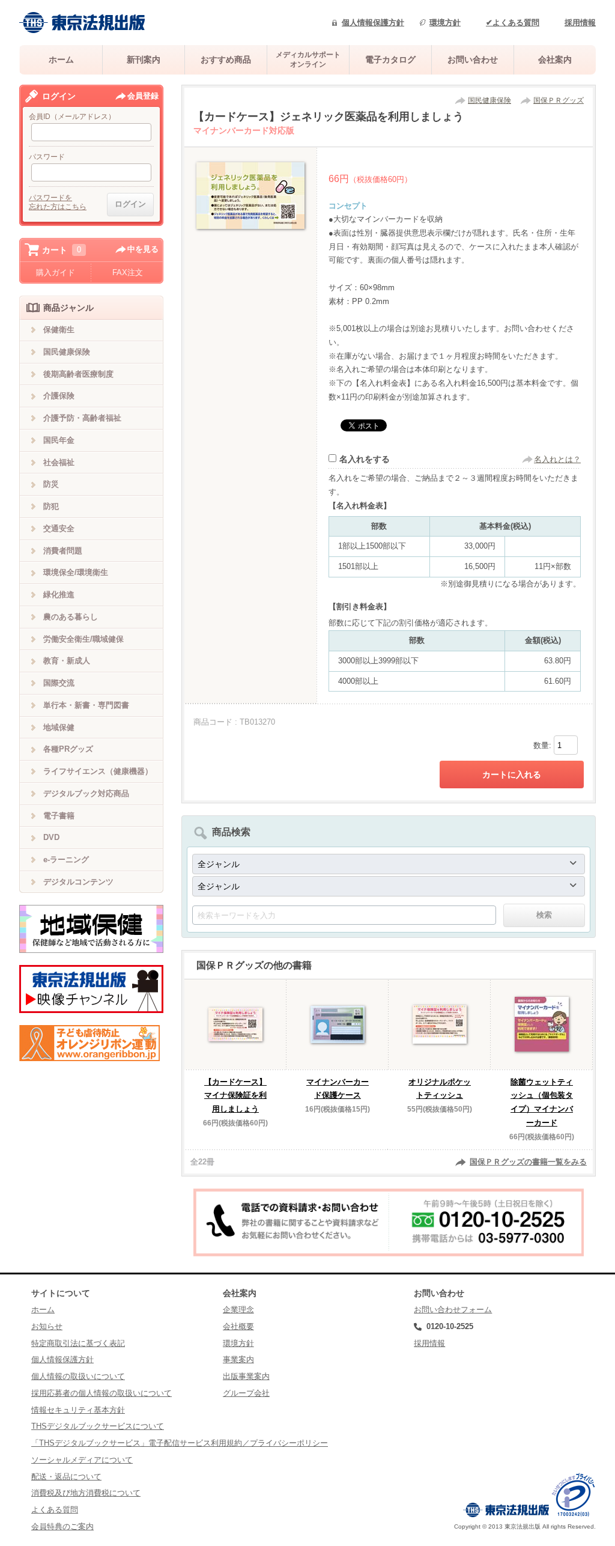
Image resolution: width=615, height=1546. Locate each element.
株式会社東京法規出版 (82, 22)
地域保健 (58, 727)
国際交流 (58, 682)
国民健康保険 (489, 100)
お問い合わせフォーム (453, 1309)
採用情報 (580, 22)
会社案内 (555, 59)
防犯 (51, 506)
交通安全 (58, 528)
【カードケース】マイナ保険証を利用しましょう (235, 1095)
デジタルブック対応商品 (86, 793)
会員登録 (143, 95)
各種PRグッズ (68, 748)
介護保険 (58, 395)
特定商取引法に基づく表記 (78, 1343)
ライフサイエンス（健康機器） (98, 771)
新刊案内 (143, 59)
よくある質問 (54, 1509)
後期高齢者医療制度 (78, 374)
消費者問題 (62, 550)
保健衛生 (58, 329)
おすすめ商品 (226, 59)
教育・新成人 (66, 660)
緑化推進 (58, 594)
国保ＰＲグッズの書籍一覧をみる (528, 1161)
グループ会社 (246, 1393)
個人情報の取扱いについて (78, 1376)
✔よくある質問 (512, 22)
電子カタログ (390, 59)
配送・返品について (66, 1476)
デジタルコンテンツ (78, 881)
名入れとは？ (557, 459)
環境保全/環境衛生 (75, 572)
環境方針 (445, 22)
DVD (51, 837)
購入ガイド (55, 272)
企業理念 (238, 1309)
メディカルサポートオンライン (308, 59)
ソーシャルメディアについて (82, 1459)
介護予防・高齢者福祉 (82, 417)
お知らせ (46, 1326)
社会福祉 (58, 462)
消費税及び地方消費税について (86, 1492)
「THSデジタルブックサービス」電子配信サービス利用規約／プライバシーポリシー (179, 1442)
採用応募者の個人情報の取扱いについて (101, 1393)
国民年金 (58, 440)
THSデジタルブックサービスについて (97, 1426)
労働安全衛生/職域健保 (83, 639)
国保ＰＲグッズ (558, 100)
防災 (51, 483)
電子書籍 (58, 815)
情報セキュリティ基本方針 (78, 1409)
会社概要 (238, 1326)
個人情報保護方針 (373, 22)
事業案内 (238, 1359)
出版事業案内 (246, 1376)
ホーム (61, 59)
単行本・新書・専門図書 (86, 705)
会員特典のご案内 (62, 1526)
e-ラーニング (66, 859)
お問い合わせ (472, 59)
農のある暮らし (70, 616)
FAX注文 (127, 272)
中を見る (143, 249)
